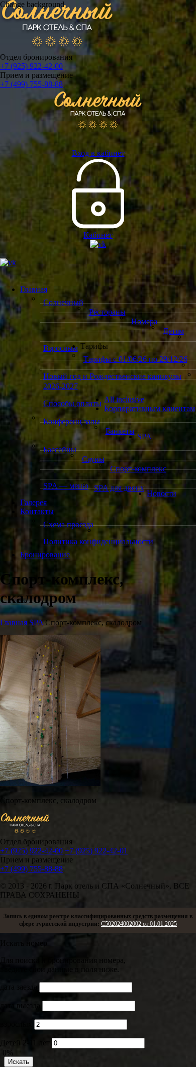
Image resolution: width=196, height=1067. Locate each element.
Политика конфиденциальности (98, 541)
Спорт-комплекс (138, 468)
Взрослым (60, 348)
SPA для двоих (119, 487)
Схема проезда (68, 524)
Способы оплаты (72, 403)
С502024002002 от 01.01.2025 (139, 923)
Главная (33, 289)
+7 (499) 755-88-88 (31, 84)
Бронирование (45, 554)
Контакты (37, 511)
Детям (173, 331)
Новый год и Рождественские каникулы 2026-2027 (112, 381)
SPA (144, 436)
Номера (144, 321)
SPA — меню (65, 485)
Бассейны (59, 449)
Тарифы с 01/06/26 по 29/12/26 (135, 359)
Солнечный (63, 302)
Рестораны (107, 312)
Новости (161, 493)
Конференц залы (71, 421)
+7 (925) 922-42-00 (31, 66)
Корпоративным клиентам (149, 408)
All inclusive (124, 399)
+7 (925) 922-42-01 (96, 850)
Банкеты (120, 431)
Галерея (33, 502)
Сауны (93, 459)
